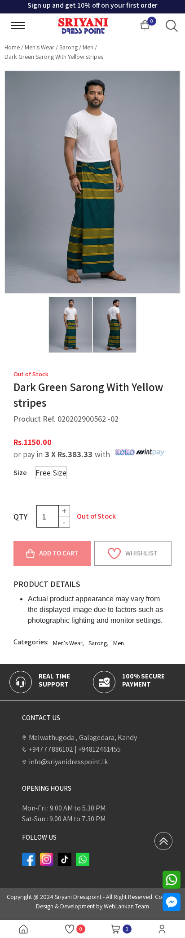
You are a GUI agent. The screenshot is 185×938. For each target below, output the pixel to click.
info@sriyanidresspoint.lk (68, 761)
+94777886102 (51, 749)
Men (88, 47)
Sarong (68, 47)
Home (12, 47)
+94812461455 (98, 749)
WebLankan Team (126, 906)
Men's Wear (39, 47)
